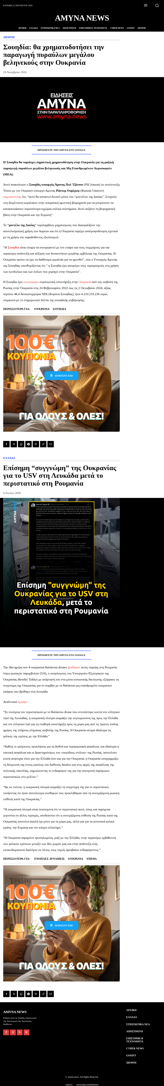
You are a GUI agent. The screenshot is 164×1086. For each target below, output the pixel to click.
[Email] (50, 444)
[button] (157, 5)
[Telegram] (28, 444)
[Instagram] (13, 1032)
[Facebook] (6, 444)
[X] (14, 444)
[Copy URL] (43, 444)
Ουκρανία (85, 282)
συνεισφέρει (31, 282)
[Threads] (26, 1032)
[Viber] (36, 444)
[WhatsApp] (21, 444)
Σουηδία (13, 247)
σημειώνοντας (12, 196)
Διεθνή (9, 37)
